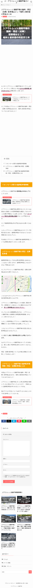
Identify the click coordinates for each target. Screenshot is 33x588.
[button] (3, 421)
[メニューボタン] (1, 2)
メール (5, 464)
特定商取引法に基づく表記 (22, 583)
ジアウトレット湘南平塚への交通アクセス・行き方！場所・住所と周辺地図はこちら (21, 401)
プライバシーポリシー (10, 583)
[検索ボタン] (31, 2)
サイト (4, 470)
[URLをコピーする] (29, 421)
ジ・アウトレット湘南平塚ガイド (16, 1)
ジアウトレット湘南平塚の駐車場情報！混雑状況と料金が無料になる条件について (21, 201)
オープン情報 (6, 562)
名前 (4, 458)
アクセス (4, 16)
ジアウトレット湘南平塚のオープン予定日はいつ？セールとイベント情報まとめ (21, 98)
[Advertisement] (16, 63)
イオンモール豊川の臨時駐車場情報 (16, 163)
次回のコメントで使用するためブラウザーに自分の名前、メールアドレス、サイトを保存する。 (17, 476)
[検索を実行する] (30, 571)
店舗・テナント (7, 566)
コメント (5, 439)
